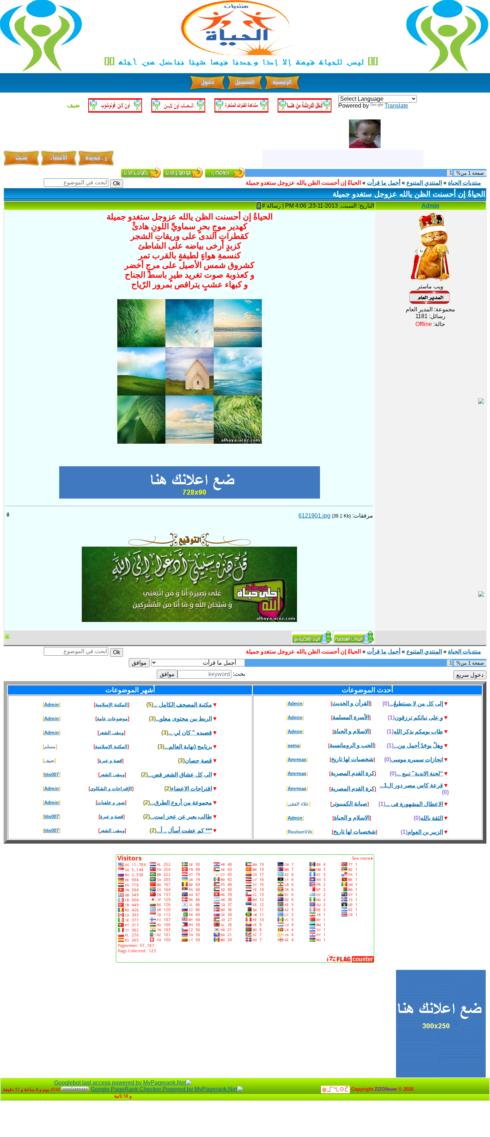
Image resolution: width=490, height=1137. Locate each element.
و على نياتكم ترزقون (419, 717)
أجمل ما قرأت (383, 183)
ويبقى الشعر (111, 732)
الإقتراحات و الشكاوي (111, 788)
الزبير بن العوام (425, 832)
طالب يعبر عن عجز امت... (181, 816)
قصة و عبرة (110, 760)
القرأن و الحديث (351, 703)
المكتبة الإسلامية (111, 704)
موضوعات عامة (112, 718)
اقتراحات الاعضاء (191, 788)
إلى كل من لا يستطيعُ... (416, 703)
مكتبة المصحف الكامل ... (182, 705)
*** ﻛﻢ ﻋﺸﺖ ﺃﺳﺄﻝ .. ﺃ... (184, 830)
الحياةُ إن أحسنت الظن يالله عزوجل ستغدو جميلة (303, 183)
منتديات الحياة (464, 183)
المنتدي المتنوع (424, 183)
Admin (430, 206)
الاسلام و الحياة (351, 731)
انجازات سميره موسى (417, 759)
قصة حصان (198, 761)
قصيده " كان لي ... (190, 733)
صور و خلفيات (111, 802)
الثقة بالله (431, 818)
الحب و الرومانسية (352, 745)
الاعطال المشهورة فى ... (414, 804)
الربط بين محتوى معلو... (184, 719)
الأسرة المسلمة (351, 717)
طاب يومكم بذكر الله (418, 731)
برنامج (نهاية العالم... (188, 747)
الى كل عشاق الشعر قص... (180, 775)
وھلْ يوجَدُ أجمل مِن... (418, 745)
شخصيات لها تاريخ (352, 759)
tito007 (51, 774)
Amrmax (297, 759)
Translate (396, 106)
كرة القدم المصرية (352, 773)
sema (294, 745)
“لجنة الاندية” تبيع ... (419, 773)
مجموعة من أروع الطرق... (181, 802)
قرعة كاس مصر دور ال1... (411, 785)
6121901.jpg (314, 516)
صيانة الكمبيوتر (349, 804)
